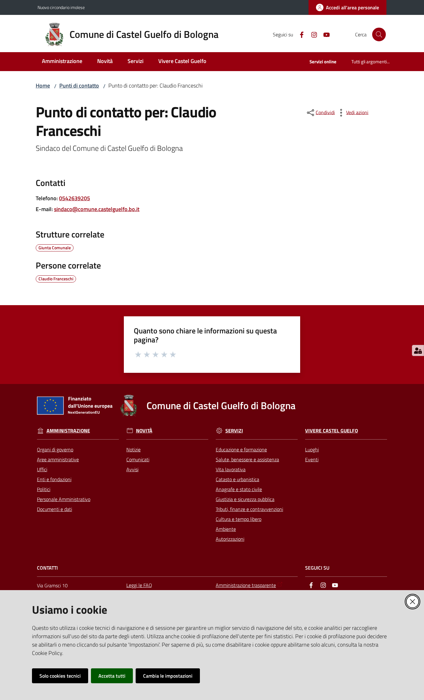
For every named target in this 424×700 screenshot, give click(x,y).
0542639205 (74, 198)
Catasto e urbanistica (237, 479)
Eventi (311, 459)
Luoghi (312, 449)
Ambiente (226, 529)
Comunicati (137, 459)
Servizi (234, 430)
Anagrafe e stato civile (239, 489)
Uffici (42, 469)
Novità (144, 430)
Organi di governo (55, 449)
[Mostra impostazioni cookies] (418, 350)
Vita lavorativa (231, 469)
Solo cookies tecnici (60, 676)
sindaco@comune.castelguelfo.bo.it (96, 209)
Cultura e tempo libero (238, 519)
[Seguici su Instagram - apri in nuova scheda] (311, 34)
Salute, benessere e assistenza (247, 459)
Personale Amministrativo (63, 499)
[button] (379, 34)
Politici (43, 489)
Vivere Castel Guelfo (331, 430)
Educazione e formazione (241, 449)
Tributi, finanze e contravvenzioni (249, 509)
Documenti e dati (54, 509)
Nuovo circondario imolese (61, 7)
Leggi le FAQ (139, 585)
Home (43, 85)
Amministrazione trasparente (246, 585)
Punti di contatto (79, 85)
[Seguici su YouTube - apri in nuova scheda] (324, 34)
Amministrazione (68, 430)
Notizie (133, 449)
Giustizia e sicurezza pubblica (245, 499)
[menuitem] (62, 61)
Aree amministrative (58, 459)
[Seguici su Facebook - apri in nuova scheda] (299, 34)
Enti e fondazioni (54, 479)
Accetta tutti (111, 676)
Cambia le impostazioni (167, 676)
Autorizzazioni (230, 539)
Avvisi (132, 469)
